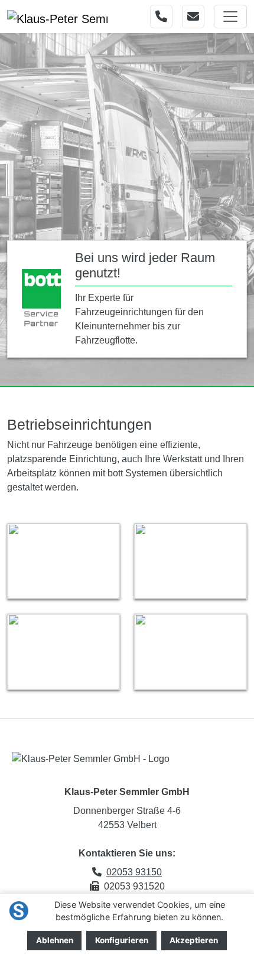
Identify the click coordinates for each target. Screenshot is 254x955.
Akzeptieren (194, 940)
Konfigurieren (121, 940)
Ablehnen (54, 940)
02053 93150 (134, 872)
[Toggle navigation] (230, 16)
